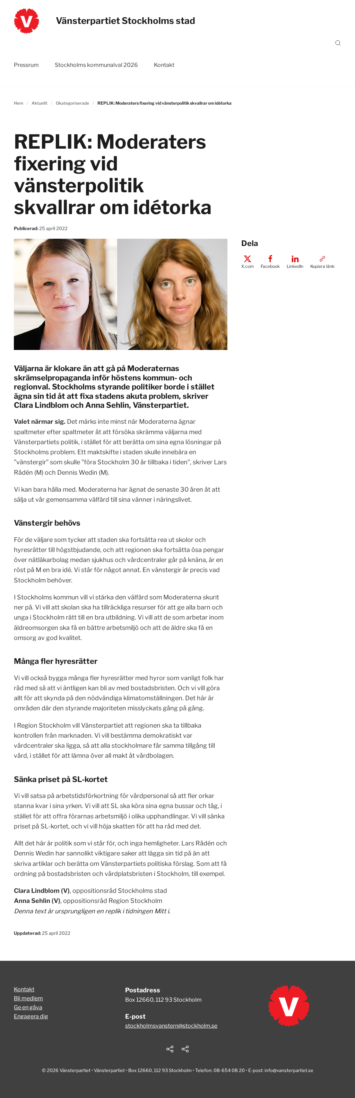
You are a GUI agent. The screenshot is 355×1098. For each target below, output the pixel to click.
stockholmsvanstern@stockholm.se (171, 1025)
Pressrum (26, 65)
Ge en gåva (28, 1007)
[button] (338, 43)
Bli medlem (28, 998)
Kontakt (164, 65)
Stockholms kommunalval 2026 (96, 65)
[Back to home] (26, 21)
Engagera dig (31, 1016)
